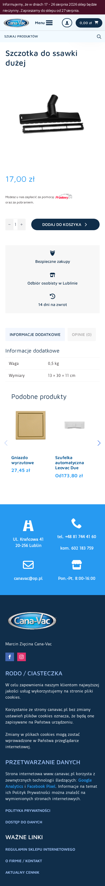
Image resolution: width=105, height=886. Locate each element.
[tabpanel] (52, 364)
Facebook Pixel (41, 786)
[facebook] (9, 657)
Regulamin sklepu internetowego (40, 849)
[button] (99, 443)
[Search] (99, 37)
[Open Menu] (43, 23)
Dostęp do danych (23, 822)
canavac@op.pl (28, 578)
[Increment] (22, 224)
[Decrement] (9, 224)
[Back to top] (94, 875)
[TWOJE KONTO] (67, 22)
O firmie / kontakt (23, 860)
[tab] (35, 334)
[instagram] (21, 657)
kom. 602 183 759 (76, 548)
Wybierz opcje (31, 460)
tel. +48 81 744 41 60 (76, 536)
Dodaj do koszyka (61, 224)
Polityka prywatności (27, 810)
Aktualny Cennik (22, 872)
